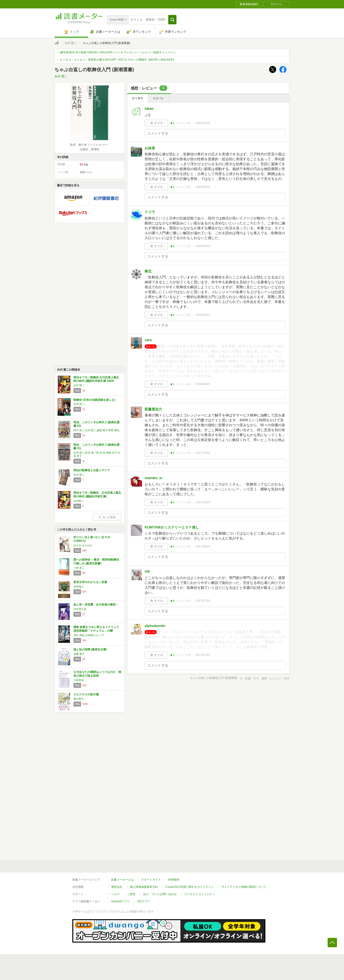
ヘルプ (115, 894)
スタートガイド (151, 879)
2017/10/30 (203, 453)
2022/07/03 (203, 123)
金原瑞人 (78, 586)
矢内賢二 (78, 500)
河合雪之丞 (79, 609)
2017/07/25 (203, 655)
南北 (148, 271)
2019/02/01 (203, 314)
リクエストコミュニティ (199, 894)
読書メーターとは (122, 879)
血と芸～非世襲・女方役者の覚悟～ (95, 604)
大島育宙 (78, 680)
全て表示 (137, 98)
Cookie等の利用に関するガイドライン (189, 886)
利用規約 (173, 879)
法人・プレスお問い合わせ (160, 894)
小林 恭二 (78, 567)
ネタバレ (158, 98)
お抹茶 (150, 148)
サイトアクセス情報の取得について (243, 886)
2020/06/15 (203, 246)
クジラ (150, 212)
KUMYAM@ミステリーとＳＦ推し (172, 527)
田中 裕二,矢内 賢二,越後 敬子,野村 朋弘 (96, 430)
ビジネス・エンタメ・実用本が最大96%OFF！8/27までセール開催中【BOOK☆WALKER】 (117, 59)
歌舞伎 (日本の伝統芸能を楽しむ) (94, 399)
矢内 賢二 (71, 43)
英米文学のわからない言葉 (90, 582)
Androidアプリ (120, 901)
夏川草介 (78, 698)
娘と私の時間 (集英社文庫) (90, 649)
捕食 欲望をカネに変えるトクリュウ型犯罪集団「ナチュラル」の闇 (96, 628)
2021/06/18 (203, 187)
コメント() (183, 123)
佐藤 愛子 (78, 653)
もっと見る (109, 517)
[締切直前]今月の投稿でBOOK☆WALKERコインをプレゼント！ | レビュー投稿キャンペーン (118, 52)
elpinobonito (155, 626)
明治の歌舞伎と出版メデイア (91, 470)
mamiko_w (153, 478)
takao (149, 108)
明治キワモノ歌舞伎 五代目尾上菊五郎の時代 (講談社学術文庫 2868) (96, 379)
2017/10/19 (203, 502)
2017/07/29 (203, 600)
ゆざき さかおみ (82, 545)
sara (148, 340)
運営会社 (116, 886)
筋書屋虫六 (153, 409)
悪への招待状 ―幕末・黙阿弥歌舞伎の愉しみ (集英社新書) (96, 561)
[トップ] (57, 43)
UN (147, 571)
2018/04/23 (203, 384)
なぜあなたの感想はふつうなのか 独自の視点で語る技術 (97, 673)
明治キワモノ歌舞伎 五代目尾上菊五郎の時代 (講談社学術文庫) (97, 494)
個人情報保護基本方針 (144, 886)
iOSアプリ (143, 901)
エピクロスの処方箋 (86, 694)
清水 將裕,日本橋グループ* (88, 635)
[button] (172, 19)
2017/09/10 (203, 546)
